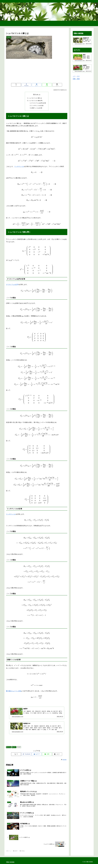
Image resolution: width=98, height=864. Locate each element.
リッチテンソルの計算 (37, 105)
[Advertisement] (29, 70)
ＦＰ (78, 76)
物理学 (14, 747)
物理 (20, 747)
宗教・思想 (76, 79)
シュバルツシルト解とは (35, 98)
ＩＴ (74, 76)
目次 (34, 94)
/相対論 (9, 747)
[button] (57, 85)
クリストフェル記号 (12, 284)
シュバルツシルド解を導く (35, 100)
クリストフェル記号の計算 (38, 103)
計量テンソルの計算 (36, 108)
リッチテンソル (19, 166)
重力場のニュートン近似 (13, 691)
